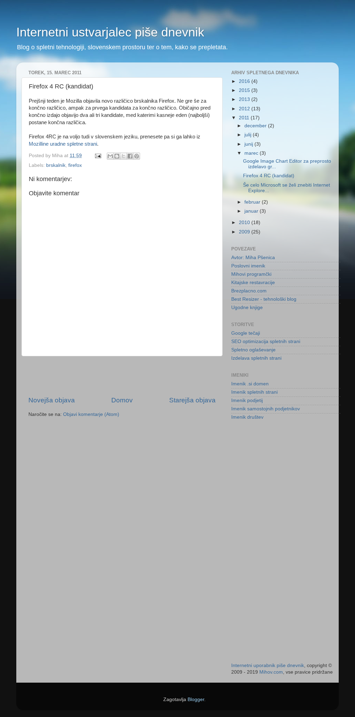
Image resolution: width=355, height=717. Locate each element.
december (256, 125)
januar (252, 211)
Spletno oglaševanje (253, 349)
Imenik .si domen (250, 383)
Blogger (196, 699)
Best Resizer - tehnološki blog (263, 299)
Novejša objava (51, 400)
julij (248, 134)
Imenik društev (247, 417)
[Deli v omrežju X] (123, 156)
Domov (122, 400)
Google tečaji (245, 333)
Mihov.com (271, 672)
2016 (245, 81)
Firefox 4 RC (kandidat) (268, 175)
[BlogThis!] (116, 156)
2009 (245, 231)
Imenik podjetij (247, 400)
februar (253, 202)
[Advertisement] (122, 376)
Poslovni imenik (248, 265)
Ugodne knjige (247, 307)
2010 (245, 222)
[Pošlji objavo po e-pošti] (110, 156)
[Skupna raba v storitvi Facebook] (130, 156)
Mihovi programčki (251, 274)
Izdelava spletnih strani (256, 358)
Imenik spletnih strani (254, 392)
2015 (245, 90)
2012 (245, 108)
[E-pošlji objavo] (98, 155)
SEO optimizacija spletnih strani (265, 341)
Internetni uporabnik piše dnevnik (267, 665)
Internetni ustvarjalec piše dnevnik (110, 32)
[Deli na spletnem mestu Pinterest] (136, 156)
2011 (245, 117)
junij (249, 144)
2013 (245, 99)
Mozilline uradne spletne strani (63, 144)
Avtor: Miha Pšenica (253, 257)
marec (252, 153)
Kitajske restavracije (253, 282)
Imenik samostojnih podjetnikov (265, 408)
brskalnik (56, 165)
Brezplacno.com (249, 290)
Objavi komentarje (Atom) (91, 414)
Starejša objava (192, 400)
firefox (75, 165)
